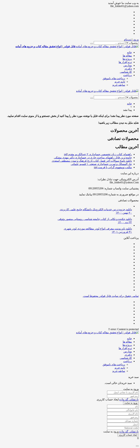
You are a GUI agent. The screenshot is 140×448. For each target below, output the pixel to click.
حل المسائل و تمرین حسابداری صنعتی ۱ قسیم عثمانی (101, 164)
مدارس (127, 65)
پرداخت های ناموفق (114, 78)
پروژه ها (127, 58)
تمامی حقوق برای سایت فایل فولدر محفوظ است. (111, 295)
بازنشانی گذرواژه (129, 399)
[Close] (137, 445)
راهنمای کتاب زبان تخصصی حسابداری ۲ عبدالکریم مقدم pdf (98, 154)
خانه (129, 52)
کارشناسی (126, 71)
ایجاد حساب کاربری (128, 435)
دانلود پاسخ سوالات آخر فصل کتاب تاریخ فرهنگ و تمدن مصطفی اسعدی (92, 160)
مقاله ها (127, 55)
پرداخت (127, 75)
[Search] (91, 43)
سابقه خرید (118, 84)
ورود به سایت (130, 403)
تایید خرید (120, 81)
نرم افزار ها (125, 62)
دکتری (128, 68)
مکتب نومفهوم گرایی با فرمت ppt (113, 167)
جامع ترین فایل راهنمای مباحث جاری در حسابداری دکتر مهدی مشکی (93, 157)
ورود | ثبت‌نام (131, 39)
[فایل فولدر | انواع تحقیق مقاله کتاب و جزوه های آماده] (107, 90)
